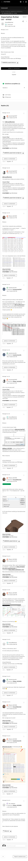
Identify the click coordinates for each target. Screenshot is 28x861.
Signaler (14, 74)
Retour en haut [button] (3, 856)
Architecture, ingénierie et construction (13, 11)
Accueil (2, 11)
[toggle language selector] (20, 1)
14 (6, 702)
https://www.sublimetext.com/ (16, 569)
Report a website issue (20, 856)
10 (6, 556)
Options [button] (24, 17)
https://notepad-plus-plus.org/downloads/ (13, 567)
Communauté (4, 8)
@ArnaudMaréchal (10, 122)
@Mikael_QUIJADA (7, 448)
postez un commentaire (14, 68)
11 (6, 589)
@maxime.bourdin (7, 747)
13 (6, 676)
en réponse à (14, 289)
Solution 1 (5, 88)
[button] (26, 21)
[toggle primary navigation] (2, 2)
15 (6, 735)
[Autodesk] (7, 1)
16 (6, 800)
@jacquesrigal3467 (20, 429)
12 (6, 639)
